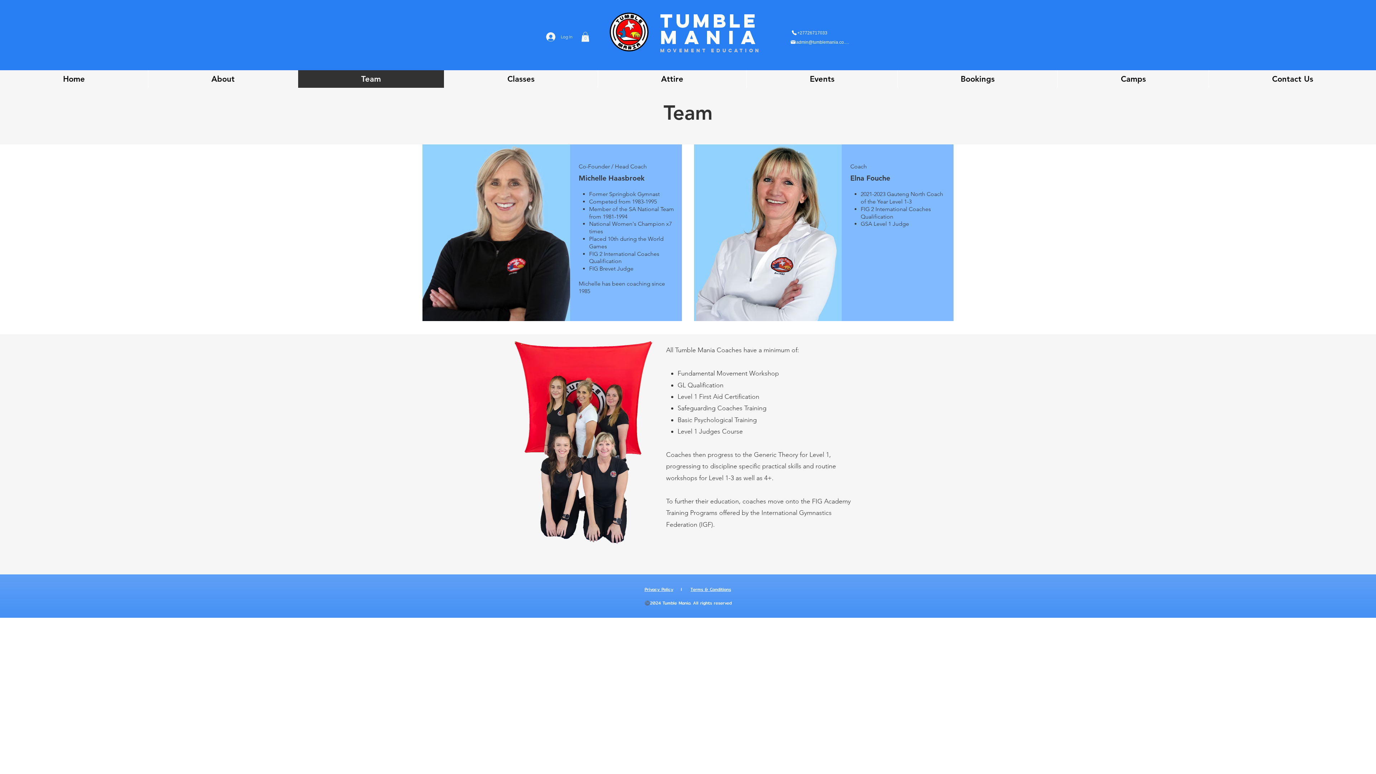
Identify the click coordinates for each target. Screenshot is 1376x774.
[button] (585, 37)
